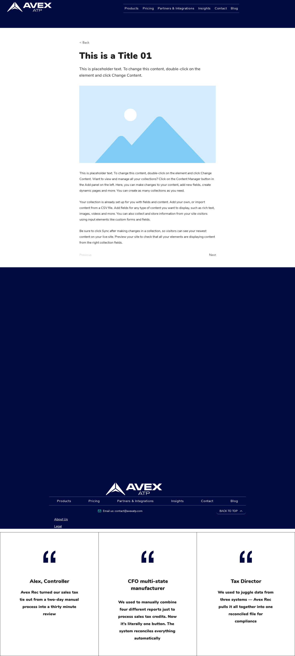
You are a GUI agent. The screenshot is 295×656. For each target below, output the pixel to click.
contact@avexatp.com (128, 511)
